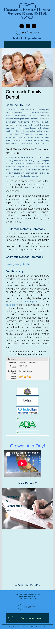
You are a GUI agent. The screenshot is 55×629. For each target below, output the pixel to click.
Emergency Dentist (18, 264)
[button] (6, 67)
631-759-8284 (30, 606)
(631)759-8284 (30, 32)
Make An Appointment (27, 38)
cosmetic (10, 304)
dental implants (30, 301)
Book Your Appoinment (31, 618)
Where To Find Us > (27, 585)
